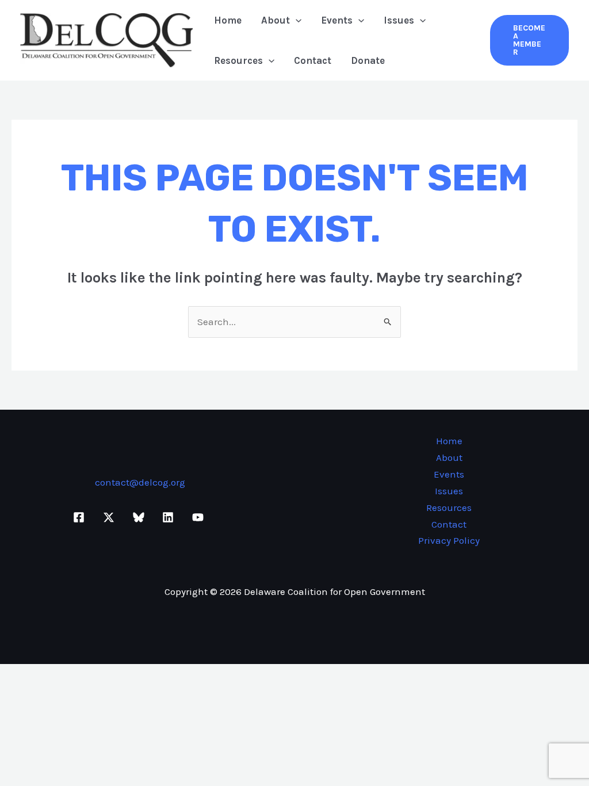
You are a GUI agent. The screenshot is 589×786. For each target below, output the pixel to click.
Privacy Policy (449, 540)
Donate (368, 60)
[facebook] (81, 517)
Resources (238, 60)
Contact (312, 60)
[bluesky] (140, 517)
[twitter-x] (110, 517)
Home (228, 20)
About (275, 20)
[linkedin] (169, 517)
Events (337, 20)
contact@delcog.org (140, 482)
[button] (295, 20)
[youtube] (199, 517)
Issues (399, 20)
